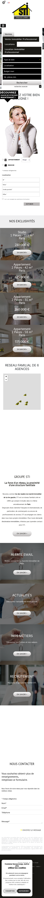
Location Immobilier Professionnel (15, 50)
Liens (33, 861)
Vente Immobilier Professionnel (21, 39)
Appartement (14, 160)
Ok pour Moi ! (24, 891)
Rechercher (22, 82)
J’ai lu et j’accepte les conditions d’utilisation (17, 199)
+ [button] (6, 376)
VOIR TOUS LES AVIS (22, 452)
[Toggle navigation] (3, 25)
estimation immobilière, (11, 516)
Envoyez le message (31, 825)
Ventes (8, 34)
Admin (38, 861)
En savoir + (22, 252)
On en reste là (23, 862)
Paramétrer (10, 891)
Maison (11, 165)
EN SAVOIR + (22, 567)
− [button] (6, 379)
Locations (10, 44)
